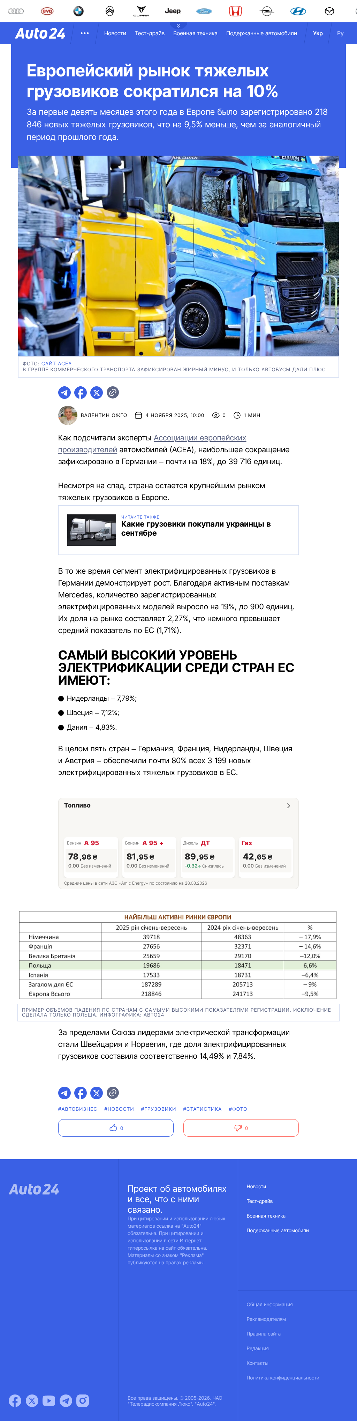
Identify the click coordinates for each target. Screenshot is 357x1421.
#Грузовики (158, 1109)
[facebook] (80, 392)
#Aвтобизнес (77, 1109)
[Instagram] (82, 1400)
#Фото (238, 1109)
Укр (318, 33)
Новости (115, 33)
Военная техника (195, 33)
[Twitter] (32, 1400)
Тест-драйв (150, 33)
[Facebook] (15, 1400)
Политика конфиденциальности (283, 1378)
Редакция (258, 1349)
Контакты (257, 1363)
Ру (340, 33)
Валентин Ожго (104, 415)
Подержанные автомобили (261, 33)
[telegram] (64, 392)
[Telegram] (66, 1400)
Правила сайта (264, 1334)
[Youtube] (49, 1400)
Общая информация (270, 1305)
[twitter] (96, 392)
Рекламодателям (266, 1319)
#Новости (119, 1109)
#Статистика (202, 1109)
